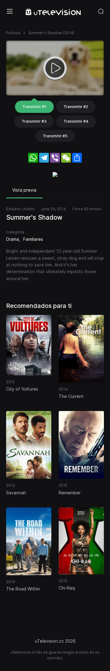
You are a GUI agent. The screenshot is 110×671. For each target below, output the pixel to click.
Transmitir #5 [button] (55, 136)
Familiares (33, 239)
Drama (12, 239)
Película (13, 33)
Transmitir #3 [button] (34, 121)
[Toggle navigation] (9, 11)
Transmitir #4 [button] (76, 121)
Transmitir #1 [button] (34, 106)
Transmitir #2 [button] (76, 106)
